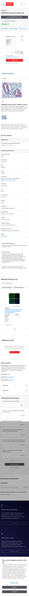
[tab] (14, 385)
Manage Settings (14, 582)
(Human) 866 (11, 380)
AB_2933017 (4, 236)
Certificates (15, 28)
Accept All (14, 591)
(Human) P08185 (9, 377)
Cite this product (14, 352)
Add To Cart (14, 60)
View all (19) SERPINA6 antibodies (14, 17)
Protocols (24, 28)
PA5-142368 (12, 109)
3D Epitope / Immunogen (6, 180)
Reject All (14, 587)
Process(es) (5, 390)
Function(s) (5, 385)
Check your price (9, 55)
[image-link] (12, 90)
